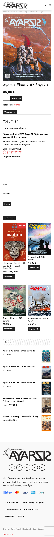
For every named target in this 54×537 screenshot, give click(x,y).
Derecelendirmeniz (13, 148)
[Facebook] (12, 467)
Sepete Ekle (16, 98)
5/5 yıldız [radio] (20, 152)
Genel (20, 12)
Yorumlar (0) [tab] (9, 112)
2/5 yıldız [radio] (8, 152)
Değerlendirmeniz (12, 156)
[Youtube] (42, 467)
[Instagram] (19, 467)
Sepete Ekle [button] (8, 276)
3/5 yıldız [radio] (12, 152)
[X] (35, 467)
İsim (5, 184)
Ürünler (12, 12)
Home (5, 12)
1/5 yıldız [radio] (4, 152)
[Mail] (27, 467)
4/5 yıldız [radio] (16, 152)
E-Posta (7, 193)
